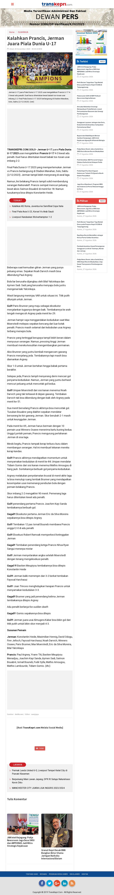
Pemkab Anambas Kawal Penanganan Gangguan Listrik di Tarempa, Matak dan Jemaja (91, 248)
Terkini (83, 61)
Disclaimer (75, 874)
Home (11, 32)
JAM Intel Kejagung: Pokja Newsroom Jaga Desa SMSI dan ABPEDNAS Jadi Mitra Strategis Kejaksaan (20, 841)
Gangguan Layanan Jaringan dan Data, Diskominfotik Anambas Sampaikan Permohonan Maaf (91, 124)
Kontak (85, 874)
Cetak (41, 748)
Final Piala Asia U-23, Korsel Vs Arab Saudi (33, 211)
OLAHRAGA (23, 32)
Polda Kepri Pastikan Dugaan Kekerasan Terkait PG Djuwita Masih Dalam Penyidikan (90, 173)
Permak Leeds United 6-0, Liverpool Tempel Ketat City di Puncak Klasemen (39, 772)
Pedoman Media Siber (58, 874)
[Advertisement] (40, 128)
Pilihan (83, 200)
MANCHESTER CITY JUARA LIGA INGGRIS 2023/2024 (38, 788)
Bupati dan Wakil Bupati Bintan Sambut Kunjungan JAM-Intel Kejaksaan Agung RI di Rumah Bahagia (91, 138)
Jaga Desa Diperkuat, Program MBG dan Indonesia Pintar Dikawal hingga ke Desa (90, 186)
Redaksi (43, 874)
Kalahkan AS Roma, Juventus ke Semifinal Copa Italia (37, 206)
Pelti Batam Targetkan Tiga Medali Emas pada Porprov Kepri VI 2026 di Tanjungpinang (90, 84)
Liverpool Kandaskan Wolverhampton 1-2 (32, 217)
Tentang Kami (32, 874)
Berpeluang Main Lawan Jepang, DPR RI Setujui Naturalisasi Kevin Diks (41, 781)
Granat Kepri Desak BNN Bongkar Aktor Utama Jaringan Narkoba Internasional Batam (53, 854)
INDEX (102, 62)
